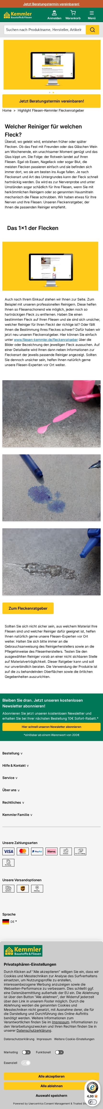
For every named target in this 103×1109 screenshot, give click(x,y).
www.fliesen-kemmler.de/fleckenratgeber (46, 340)
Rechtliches (13, 802)
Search (92, 30)
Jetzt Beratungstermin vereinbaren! (51, 4)
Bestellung (12, 753)
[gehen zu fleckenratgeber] (52, 65)
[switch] (92, 1102)
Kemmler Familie (17, 815)
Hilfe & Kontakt (15, 765)
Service (9, 778)
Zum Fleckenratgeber (28, 608)
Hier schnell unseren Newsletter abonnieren (51, 727)
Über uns (11, 790)
